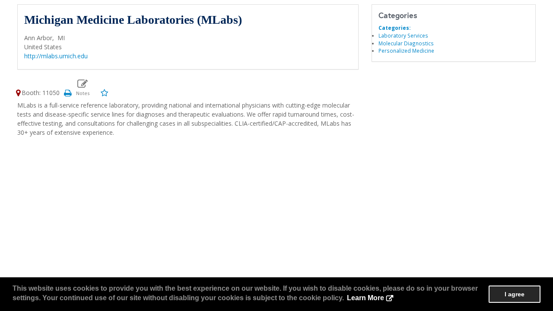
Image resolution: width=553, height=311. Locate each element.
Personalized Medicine (406, 50)
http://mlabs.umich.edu (56, 56)
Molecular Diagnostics (406, 43)
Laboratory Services (403, 35)
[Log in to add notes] (82, 87)
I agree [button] (514, 294)
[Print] (67, 93)
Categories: (394, 27)
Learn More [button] (365, 297)
